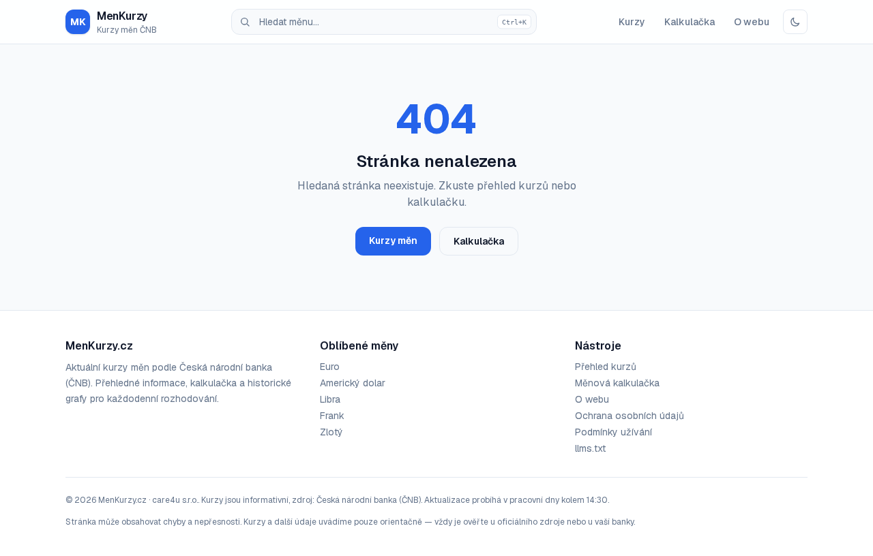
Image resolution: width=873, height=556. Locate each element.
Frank (332, 416)
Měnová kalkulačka (617, 383)
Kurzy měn (393, 240)
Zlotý (331, 432)
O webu (751, 22)
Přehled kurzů (605, 366)
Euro (330, 366)
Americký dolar (352, 383)
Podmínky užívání (613, 432)
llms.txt (590, 448)
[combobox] (384, 22)
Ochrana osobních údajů (629, 416)
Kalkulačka (689, 22)
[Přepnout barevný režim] (795, 22)
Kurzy (632, 22)
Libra (330, 399)
